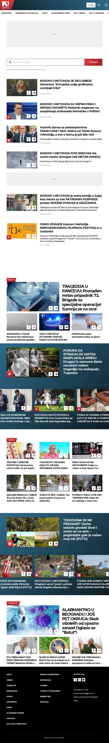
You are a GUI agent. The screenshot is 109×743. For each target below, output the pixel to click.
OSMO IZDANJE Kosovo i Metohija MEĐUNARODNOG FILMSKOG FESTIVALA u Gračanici (71, 227)
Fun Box (11, 718)
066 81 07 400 (82, 690)
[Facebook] (29, 93)
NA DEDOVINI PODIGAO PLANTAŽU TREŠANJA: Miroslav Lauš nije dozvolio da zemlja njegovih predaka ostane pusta (54, 584)
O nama (43, 686)
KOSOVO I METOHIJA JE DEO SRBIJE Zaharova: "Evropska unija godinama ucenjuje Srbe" (66, 84)
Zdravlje (13, 603)
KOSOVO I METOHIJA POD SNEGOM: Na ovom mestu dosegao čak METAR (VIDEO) (70, 155)
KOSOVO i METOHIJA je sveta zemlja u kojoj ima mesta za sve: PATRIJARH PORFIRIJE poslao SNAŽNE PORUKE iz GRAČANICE (70, 199)
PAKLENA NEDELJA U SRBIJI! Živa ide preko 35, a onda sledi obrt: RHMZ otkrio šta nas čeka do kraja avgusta (22, 498)
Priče (9, 708)
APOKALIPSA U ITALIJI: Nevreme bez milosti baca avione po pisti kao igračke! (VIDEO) (20, 337)
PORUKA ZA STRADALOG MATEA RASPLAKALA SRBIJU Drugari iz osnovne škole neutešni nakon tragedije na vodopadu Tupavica (82, 362)
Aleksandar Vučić (60, 13)
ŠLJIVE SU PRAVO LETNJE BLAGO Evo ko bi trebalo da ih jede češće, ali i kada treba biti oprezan (54, 660)
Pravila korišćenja (49, 674)
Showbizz (12, 702)
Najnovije (6, 13)
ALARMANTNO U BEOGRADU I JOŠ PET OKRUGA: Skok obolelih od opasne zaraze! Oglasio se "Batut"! (80, 621)
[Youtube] (83, 679)
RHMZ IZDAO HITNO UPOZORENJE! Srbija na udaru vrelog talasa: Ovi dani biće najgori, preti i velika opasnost (85, 465)
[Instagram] (79, 679)
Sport (10, 696)
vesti (45, 13)
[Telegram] (34, 93)
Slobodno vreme (15, 713)
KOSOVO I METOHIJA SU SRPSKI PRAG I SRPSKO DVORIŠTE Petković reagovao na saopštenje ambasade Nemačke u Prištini (69, 107)
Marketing (45, 696)
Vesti (11, 280)
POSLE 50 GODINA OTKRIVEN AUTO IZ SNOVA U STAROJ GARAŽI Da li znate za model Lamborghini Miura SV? (52, 418)
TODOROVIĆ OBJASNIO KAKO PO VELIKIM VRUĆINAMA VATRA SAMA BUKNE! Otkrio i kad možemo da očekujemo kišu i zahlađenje (53, 465)
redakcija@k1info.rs (86, 693)
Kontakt (44, 702)
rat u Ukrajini (96, 13)
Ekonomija (12, 691)
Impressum (45, 680)
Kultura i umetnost (17, 724)
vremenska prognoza (26, 13)
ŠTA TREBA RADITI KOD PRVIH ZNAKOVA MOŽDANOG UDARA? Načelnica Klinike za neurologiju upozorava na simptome (22, 660)
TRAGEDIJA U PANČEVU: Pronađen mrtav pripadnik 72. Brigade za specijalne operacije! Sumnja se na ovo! (82, 297)
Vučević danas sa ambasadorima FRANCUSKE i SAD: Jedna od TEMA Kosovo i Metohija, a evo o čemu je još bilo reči (70, 131)
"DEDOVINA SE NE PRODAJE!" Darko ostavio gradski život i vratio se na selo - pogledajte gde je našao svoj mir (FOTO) (82, 529)
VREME (11, 440)
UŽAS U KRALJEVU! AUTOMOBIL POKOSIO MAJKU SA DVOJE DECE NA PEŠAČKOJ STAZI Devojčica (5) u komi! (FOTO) (53, 337)
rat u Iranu (79, 13)
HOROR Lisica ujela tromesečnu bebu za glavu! (86, 335)
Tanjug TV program (50, 691)
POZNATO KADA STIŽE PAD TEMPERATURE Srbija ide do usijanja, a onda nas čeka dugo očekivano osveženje (87, 498)
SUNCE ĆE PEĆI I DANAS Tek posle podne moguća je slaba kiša (54, 498)
